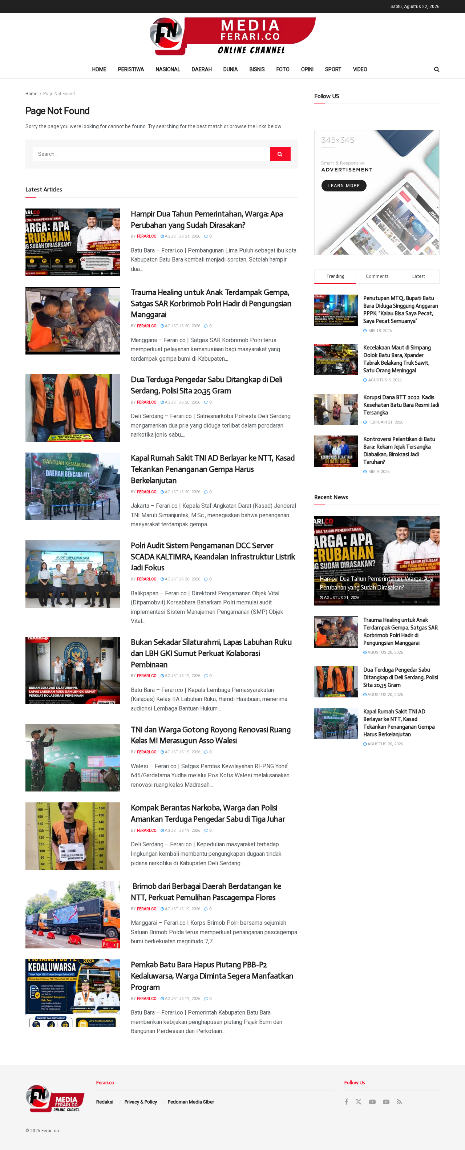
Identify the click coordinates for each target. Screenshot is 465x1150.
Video (360, 69)
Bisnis (257, 69)
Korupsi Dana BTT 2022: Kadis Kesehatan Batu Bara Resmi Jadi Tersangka (401, 405)
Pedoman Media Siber (191, 1102)
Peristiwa (131, 69)
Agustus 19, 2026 (182, 675)
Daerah (202, 69)
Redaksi (104, 1102)
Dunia (230, 69)
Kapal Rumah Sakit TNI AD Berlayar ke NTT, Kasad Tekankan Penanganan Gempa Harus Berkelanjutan (213, 469)
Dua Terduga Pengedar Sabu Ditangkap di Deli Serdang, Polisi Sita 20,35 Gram (400, 677)
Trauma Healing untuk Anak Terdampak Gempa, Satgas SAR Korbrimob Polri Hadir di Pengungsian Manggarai (211, 303)
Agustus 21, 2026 (182, 236)
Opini (307, 69)
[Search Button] (280, 154)
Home (99, 69)
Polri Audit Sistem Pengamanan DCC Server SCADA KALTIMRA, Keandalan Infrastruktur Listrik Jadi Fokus (213, 556)
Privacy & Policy (141, 1102)
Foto (283, 69)
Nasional (168, 69)
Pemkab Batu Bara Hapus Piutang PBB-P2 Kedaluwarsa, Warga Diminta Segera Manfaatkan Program (212, 976)
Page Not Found (59, 93)
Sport (333, 69)
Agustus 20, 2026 (182, 326)
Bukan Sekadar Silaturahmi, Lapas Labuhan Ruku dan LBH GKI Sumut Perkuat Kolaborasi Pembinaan (211, 653)
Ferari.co (147, 236)
